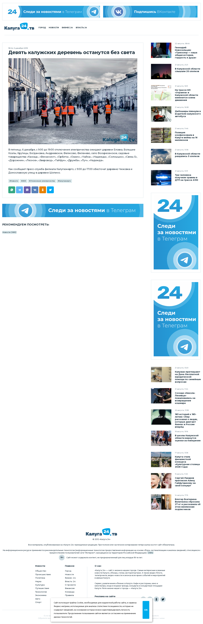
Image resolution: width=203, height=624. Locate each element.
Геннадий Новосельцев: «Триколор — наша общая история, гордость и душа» (186, 52)
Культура (40, 585)
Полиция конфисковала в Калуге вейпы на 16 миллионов (186, 136)
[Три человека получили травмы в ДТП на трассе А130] (161, 177)
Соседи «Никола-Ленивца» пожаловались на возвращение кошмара (185, 398)
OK (146, 610)
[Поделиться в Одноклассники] (42, 189)
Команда (69, 592)
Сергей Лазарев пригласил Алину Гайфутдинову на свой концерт (185, 482)
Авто (37, 599)
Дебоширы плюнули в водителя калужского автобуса (188, 114)
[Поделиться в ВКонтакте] (34, 189)
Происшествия (43, 574)
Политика (40, 578)
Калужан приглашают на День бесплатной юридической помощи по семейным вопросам (188, 377)
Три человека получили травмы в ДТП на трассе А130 (186, 177)
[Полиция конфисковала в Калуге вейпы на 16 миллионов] (161, 135)
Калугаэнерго (65, 181)
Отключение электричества (42, 181)
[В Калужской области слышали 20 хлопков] (161, 71)
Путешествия (42, 588)
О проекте (70, 585)
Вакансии (70, 588)
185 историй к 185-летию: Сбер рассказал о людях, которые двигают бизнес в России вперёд (186, 420)
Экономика (40, 595)
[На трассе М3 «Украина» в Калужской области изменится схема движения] (161, 92)
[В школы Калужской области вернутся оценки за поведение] (161, 438)
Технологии (41, 592)
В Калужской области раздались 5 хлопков (187, 155)
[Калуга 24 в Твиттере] (163, 599)
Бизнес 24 (67, 28)
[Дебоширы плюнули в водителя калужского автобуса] (161, 114)
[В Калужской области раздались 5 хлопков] (161, 156)
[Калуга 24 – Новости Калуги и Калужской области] (19, 26)
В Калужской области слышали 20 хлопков (187, 70)
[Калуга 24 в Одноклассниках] (156, 599)
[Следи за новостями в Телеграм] (72, 210)
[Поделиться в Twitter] (50, 189)
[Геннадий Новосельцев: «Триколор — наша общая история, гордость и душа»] (161, 50)
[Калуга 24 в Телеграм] (52, 12)
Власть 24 (81, 28)
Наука (38, 581)
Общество (40, 571)
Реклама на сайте (105, 596)
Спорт (38, 602)
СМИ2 (150, 553)
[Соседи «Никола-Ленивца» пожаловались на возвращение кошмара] (161, 395)
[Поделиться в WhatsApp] (11, 189)
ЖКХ (24, 181)
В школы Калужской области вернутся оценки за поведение (188, 438)
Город (42, 28)
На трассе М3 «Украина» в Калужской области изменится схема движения (186, 95)
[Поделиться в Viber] (27, 189)
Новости (54, 28)
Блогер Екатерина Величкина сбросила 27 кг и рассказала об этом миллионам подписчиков (187, 504)
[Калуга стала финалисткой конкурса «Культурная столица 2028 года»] (161, 459)
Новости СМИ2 (9, 232)
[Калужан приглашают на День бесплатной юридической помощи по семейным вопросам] (161, 374)
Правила (69, 595)
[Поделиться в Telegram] (19, 189)
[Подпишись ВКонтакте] (150, 12)
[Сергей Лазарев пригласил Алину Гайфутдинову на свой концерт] (161, 480)
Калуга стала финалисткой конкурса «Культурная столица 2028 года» (187, 462)
